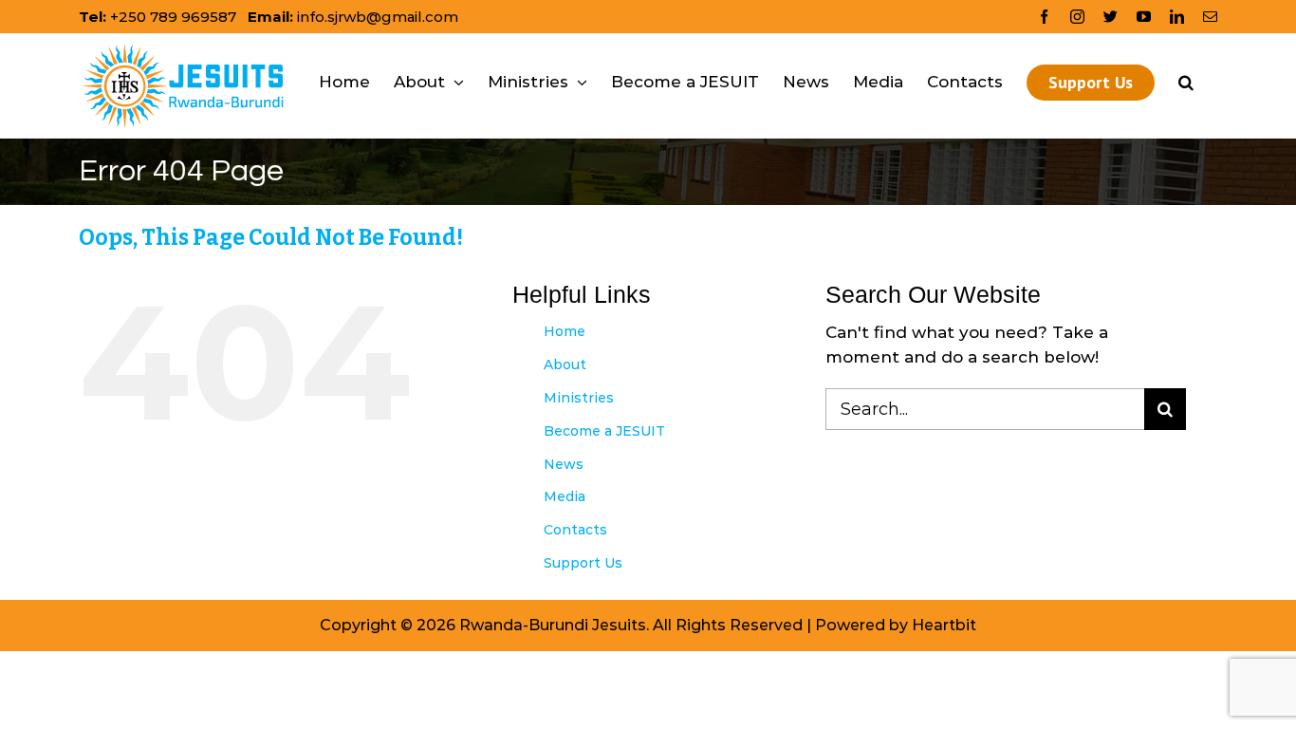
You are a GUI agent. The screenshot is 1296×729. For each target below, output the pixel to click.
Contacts (575, 529)
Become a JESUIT (604, 430)
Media (564, 496)
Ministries (579, 397)
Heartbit (944, 625)
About (565, 364)
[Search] (1186, 82)
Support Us (583, 562)
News (563, 464)
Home (564, 331)
